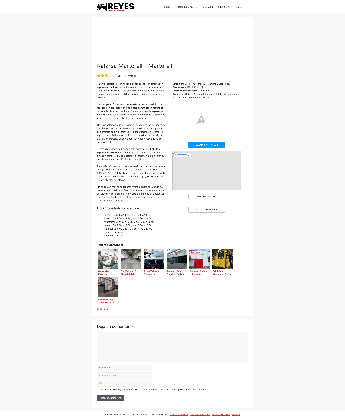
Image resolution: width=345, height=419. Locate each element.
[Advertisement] (172, 42)
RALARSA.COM (195, 87)
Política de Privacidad (200, 414)
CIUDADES (208, 7)
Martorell (104, 309)
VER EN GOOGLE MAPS (206, 209)
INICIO (167, 7)
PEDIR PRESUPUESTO (186, 7)
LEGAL (239, 7)
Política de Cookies (221, 414)
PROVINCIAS (224, 7)
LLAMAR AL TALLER (207, 145)
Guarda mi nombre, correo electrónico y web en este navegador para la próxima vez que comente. (153, 389)
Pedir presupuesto (179, 414)
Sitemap (236, 414)
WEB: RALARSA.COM (207, 196)
